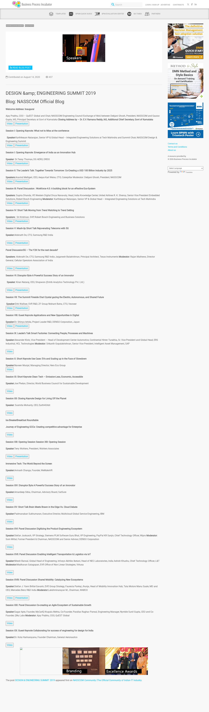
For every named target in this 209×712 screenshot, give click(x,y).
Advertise (165, 5)
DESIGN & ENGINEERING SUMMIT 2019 (35, 680)
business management (14, 25)
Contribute (178, 5)
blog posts (29, 25)
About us (172, 150)
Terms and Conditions (177, 147)
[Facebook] (192, 4)
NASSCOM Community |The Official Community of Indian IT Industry (107, 680)
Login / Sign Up (152, 5)
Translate (189, 172)
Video (10, 123)
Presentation (21, 123)
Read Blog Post (21, 67)
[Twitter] (188, 4)
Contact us (172, 143)
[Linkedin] (196, 4)
